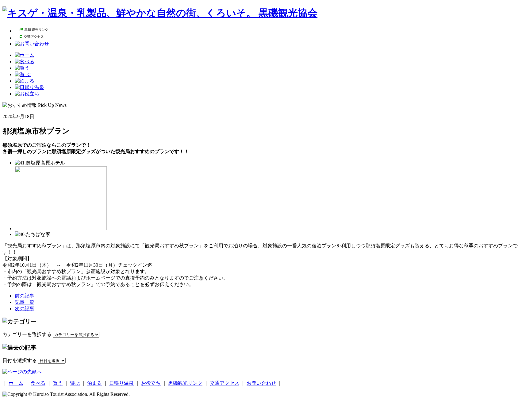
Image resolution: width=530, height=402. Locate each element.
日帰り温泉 (121, 383)
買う (58, 383)
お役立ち (151, 383)
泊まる (94, 383)
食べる (38, 383)
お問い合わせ (261, 383)
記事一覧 (24, 302)
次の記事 (24, 308)
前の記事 (24, 295)
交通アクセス (224, 383)
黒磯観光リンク (185, 383)
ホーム (16, 383)
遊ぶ (75, 383)
